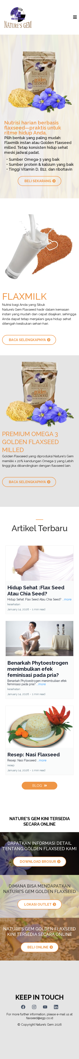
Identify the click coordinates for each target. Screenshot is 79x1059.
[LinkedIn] (56, 1006)
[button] (75, 17)
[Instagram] (34, 1006)
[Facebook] (23, 1006)
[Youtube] (45, 1006)
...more (66, 599)
